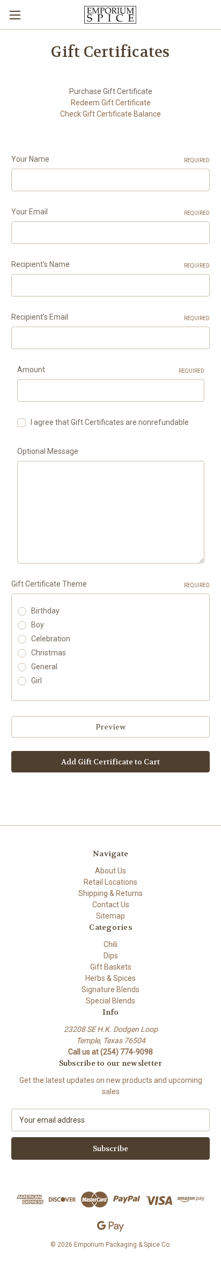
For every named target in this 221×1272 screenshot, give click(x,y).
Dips (111, 955)
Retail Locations (110, 882)
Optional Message (47, 451)
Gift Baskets (110, 967)
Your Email (110, 211)
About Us (110, 870)
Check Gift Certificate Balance (110, 114)
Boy (37, 624)
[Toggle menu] (15, 15)
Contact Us (110, 904)
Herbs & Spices (110, 978)
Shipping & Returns (110, 893)
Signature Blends (110, 989)
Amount (110, 369)
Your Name (110, 159)
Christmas (48, 652)
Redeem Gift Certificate (111, 102)
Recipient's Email (110, 317)
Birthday (45, 610)
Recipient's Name (110, 264)
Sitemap (110, 916)
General (44, 666)
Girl (36, 680)
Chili (110, 944)
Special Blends (110, 1000)
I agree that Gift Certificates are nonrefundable (110, 422)
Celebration (50, 638)
